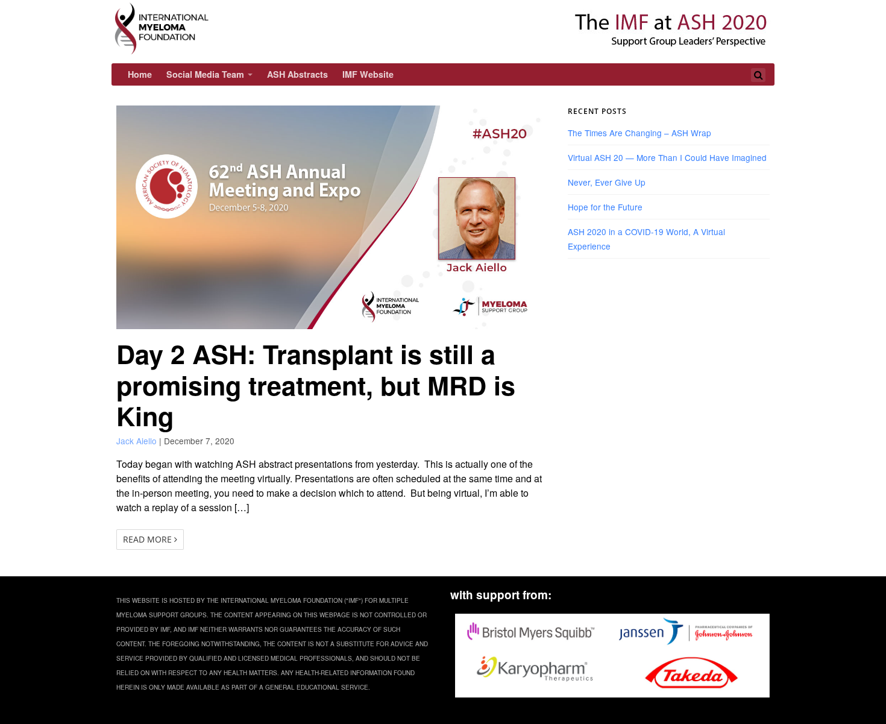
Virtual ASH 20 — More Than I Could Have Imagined (667, 157)
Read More (148, 539)
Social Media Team (205, 74)
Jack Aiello (136, 441)
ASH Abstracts (297, 74)
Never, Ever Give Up (607, 182)
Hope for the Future (605, 207)
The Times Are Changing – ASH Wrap (639, 133)
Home (140, 74)
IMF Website (368, 74)
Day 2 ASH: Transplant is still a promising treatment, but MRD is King (315, 385)
